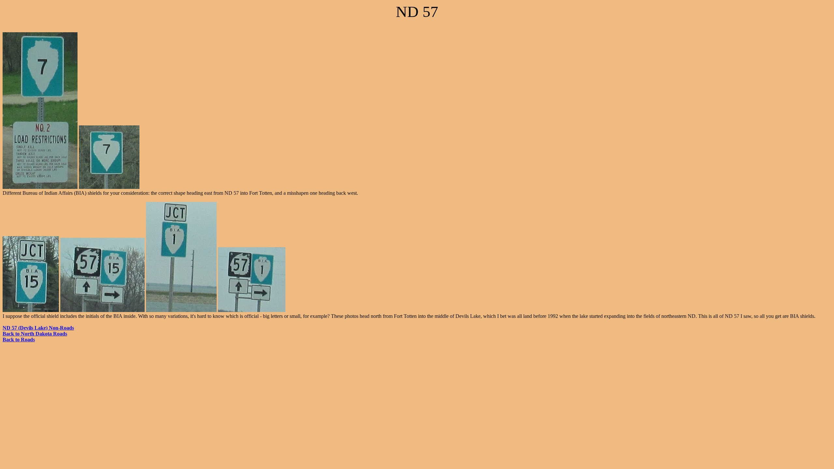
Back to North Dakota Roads (35, 333)
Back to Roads (19, 339)
